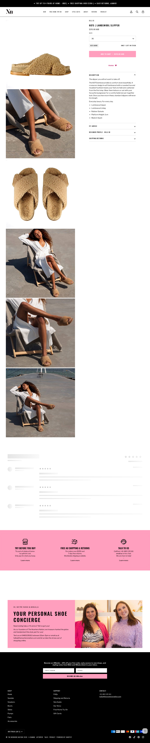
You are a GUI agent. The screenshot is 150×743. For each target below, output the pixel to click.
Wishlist (111, 65)
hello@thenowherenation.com (110, 696)
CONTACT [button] (102, 691)
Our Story (57, 706)
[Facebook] (130, 737)
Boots (10, 706)
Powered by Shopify (64, 737)
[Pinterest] (139, 737)
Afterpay (39, 737)
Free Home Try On (60, 710)
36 (93, 39)
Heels (10, 694)
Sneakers (11, 702)
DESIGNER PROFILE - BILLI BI (99, 132)
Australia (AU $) (14, 731)
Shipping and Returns (61, 698)
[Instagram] (143, 737)
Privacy (52, 737)
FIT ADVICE (93, 126)
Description (94, 75)
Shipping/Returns (96, 138)
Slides (10, 710)
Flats (9, 717)
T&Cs (46, 737)
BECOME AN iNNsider (75, 676)
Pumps (10, 713)
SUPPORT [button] (56, 691)
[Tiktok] (134, 737)
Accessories (12, 721)
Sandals (11, 698)
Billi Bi (91, 21)
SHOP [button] (10, 691)
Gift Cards (57, 713)
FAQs (55, 694)
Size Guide (94, 45)
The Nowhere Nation (15, 737)
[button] (66, 12)
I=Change (31, 737)
